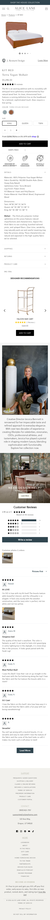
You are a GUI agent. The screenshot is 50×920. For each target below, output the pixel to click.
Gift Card (25, 852)
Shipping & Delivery (25, 781)
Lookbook (25, 842)
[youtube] (29, 831)
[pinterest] (25, 831)
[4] (30, 53)
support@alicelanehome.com (25, 814)
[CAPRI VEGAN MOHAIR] (5, 112)
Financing (25, 876)
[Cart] (46, 8)
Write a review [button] (25, 539)
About (25, 845)
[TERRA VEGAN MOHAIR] (11, 112)
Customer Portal (25, 799)
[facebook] (17, 831)
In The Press (25, 848)
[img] (8, 580)
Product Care (25, 796)
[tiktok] (33, 831)
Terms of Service (25, 790)
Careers (25, 855)
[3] (27, 53)
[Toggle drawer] (3, 9)
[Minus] (5, 130)
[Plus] (16, 130)
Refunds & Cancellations (25, 787)
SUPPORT (25, 773)
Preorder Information (25, 793)
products (12, 15)
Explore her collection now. (25, 448)
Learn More (43, 60)
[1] (22, 53)
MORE (25, 837)
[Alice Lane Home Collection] (25, 8)
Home (3, 15)
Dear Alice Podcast (25, 870)
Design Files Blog (25, 867)
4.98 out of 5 (7, 512)
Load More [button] (25, 750)
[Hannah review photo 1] (8, 613)
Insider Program (25, 873)
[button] (8, 84)
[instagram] (21, 831)
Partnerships (25, 864)
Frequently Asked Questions (25, 778)
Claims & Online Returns (25, 784)
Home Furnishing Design (25, 858)
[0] (19, 53)
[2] (25, 53)
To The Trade (25, 861)
